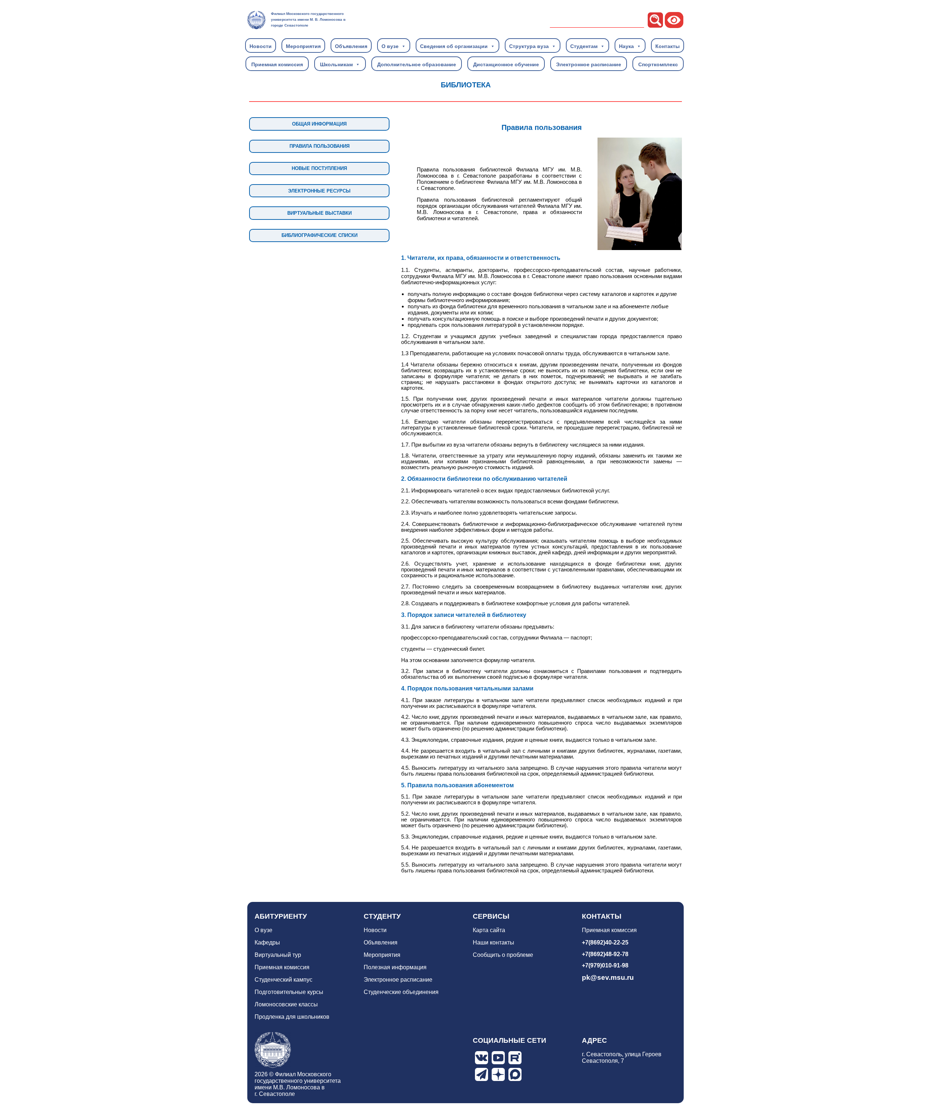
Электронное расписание (588, 64)
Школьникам (336, 64)
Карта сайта (489, 930)
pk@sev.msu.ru (608, 977)
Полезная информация (395, 967)
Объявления (351, 46)
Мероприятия (303, 46)
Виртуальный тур (278, 955)
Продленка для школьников (292, 1017)
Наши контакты (493, 942)
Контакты (667, 46)
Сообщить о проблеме (503, 955)
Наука (626, 46)
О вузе (390, 46)
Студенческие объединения (401, 992)
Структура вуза (529, 46)
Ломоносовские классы (286, 1004)
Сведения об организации (454, 46)
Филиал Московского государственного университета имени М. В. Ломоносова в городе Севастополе (308, 19)
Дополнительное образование (416, 64)
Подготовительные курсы (289, 992)
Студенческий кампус (283, 980)
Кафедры (267, 942)
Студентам (584, 46)
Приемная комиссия (277, 64)
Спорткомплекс (658, 64)
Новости (260, 46)
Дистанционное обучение (506, 64)
